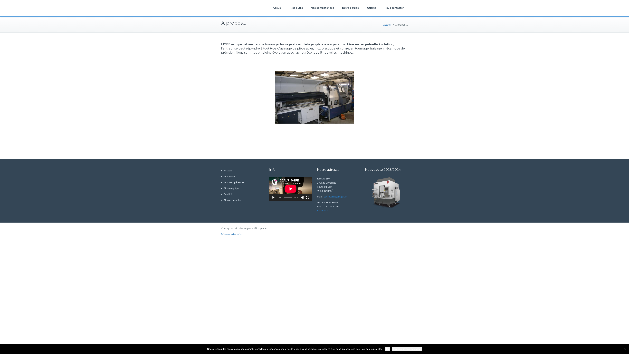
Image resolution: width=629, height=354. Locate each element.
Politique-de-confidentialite (231, 234)
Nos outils (296, 7)
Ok (387, 349)
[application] (290, 189)
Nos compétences (322, 7)
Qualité (371, 7)
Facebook (322, 210)
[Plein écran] (307, 197)
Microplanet (260, 228)
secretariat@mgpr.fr (335, 196)
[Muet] (302, 197)
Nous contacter (394, 7)
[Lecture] (273, 197)
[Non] (625, 349)
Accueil (277, 7)
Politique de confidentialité (406, 349)
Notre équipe (350, 7)
